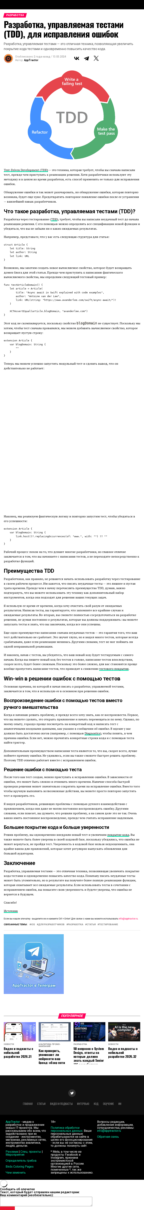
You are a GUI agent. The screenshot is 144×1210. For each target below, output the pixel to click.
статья (91, 924)
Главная (28, 1104)
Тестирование (108, 924)
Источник (11, 911)
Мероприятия (15, 1154)
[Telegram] (86, 58)
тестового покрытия (114, 669)
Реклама (12, 1151)
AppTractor (31, 60)
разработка (75, 924)
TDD (54, 219)
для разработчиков (51, 924)
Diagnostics (92, 733)
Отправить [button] (7, 1208)
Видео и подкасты (61, 1104)
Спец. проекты (30, 1151)
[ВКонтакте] (76, 58)
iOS (33, 924)
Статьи (41, 1104)
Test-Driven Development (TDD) (26, 170)
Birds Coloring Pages (20, 1166)
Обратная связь (108, 1136)
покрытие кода (118, 835)
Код (96, 1104)
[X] (96, 58)
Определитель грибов (21, 1160)
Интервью (83, 1104)
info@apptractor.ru (128, 918)
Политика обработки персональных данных (66, 1129)
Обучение (108, 1104)
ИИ (119, 1104)
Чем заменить (16, 1172)
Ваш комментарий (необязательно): (26, 1195)
